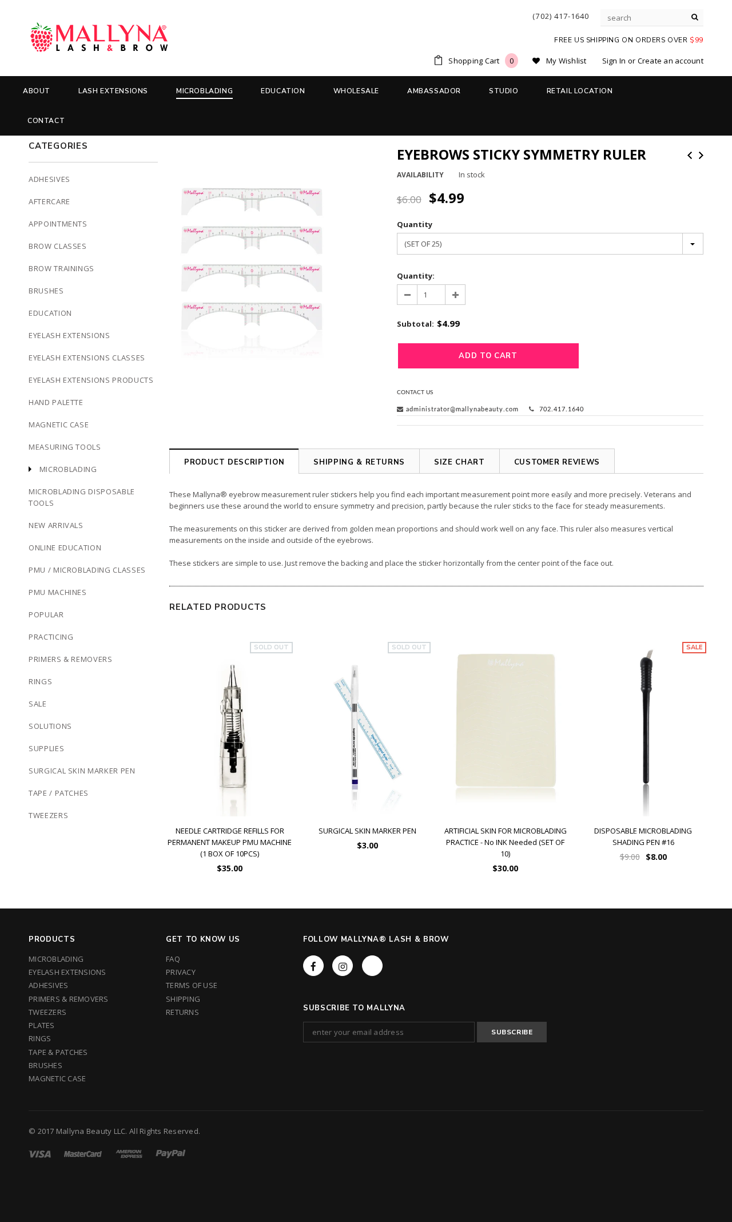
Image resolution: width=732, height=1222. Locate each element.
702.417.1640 (560, 409)
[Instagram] (342, 965)
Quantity (414, 224)
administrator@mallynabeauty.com (462, 409)
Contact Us (415, 392)
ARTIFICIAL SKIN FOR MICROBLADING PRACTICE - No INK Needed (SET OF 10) (505, 842)
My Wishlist (566, 60)
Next (701, 155)
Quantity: (416, 276)
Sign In (614, 60)
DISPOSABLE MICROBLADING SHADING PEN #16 (643, 836)
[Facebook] (313, 965)
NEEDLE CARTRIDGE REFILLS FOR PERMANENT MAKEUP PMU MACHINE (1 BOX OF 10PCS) (230, 842)
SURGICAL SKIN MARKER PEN (367, 831)
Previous (689, 155)
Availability (420, 175)
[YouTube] (372, 965)
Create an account (670, 60)
